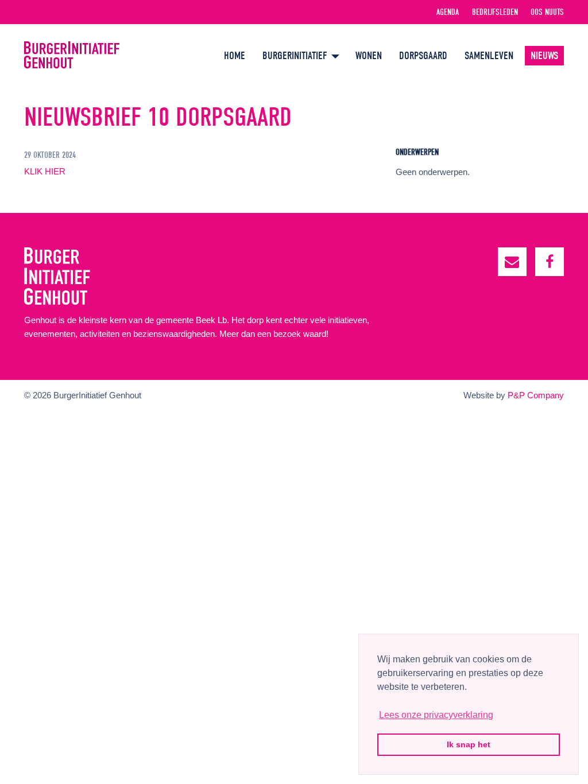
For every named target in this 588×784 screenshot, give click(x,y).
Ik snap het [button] (468, 744)
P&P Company (536, 395)
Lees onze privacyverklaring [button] (436, 715)
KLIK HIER (44, 171)
